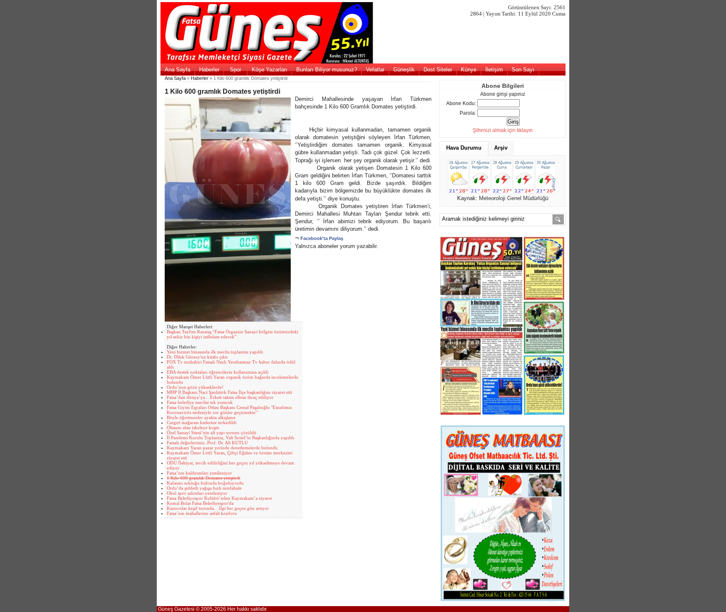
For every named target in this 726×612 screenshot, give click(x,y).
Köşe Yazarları (269, 69)
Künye (468, 69)
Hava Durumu (463, 148)
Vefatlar (375, 69)
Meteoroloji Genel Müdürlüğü (513, 198)
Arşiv (501, 148)
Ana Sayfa (177, 69)
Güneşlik (404, 69)
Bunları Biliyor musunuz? (326, 69)
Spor (235, 69)
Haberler (209, 69)
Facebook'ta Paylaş (321, 238)
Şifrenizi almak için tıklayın (503, 130)
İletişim (494, 69)
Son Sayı (523, 69)
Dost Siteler (438, 69)
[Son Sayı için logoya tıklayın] (363, 62)
